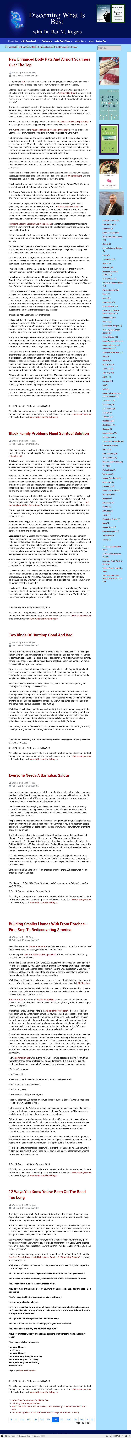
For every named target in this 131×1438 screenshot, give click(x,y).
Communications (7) (110, 531)
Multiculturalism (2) (110, 290)
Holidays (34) (107, 267)
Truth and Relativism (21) (112, 352)
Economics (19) (108, 400)
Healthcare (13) (108, 425)
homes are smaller (37, 946)
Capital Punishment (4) (111, 478)
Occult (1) (106, 298)
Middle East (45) (109, 437)
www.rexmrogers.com (81, 414)
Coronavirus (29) (109, 527)
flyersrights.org (75, 176)
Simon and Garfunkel (26, 1371)
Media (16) (106, 449)
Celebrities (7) (108, 482)
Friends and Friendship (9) (113, 441)
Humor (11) (107, 499)
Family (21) (107, 413)
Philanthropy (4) (109, 470)
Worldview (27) (108, 494)
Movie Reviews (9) (109, 458)
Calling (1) (106, 539)
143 (35, 1419)
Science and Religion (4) (112, 326)
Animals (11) (107, 381)
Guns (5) (105, 523)
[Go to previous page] (16, 1419)
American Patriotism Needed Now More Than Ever (112, 578)
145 (48, 1419)
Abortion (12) (107, 369)
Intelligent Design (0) (110, 220)
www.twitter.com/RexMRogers (44, 417)
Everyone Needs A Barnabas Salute (39, 775)
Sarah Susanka (16, 999)
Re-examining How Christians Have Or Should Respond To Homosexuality (45, 1412)
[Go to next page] (87, 1419)
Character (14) (108, 486)
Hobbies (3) (107, 429)
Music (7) (106, 294)
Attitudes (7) (107, 511)
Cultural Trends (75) (110, 233)
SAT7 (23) (106, 466)
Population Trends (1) (111, 519)
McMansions (84, 983)
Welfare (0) (106, 360)
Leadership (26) (108, 259)
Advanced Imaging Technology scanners (50, 130)
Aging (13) (106, 377)
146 (55, 1419)
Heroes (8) (106, 244)
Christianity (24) (109, 224)
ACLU (15, 130)
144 (42, 1419)
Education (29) (108, 404)
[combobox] (109, 48)
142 (28, 1419)
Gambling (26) (108, 421)
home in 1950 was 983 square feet (40, 954)
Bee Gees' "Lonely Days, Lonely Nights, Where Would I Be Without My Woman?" (44, 1257)
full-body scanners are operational (73, 121)
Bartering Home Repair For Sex (26, 1403)
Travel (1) (106, 515)
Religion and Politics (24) (112, 462)
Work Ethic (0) (108, 365)
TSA (23, 82)
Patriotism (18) (108, 302)
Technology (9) (108, 535)
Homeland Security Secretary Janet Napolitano (30, 224)
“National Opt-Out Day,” (67, 206)
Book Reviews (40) (109, 454)
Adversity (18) (108, 373)
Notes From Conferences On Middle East (30, 1400)
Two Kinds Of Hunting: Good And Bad (40, 635)
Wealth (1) (106, 263)
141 (22, 1419)
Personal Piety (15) (110, 306)
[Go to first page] (11, 1419)
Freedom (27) (107, 417)
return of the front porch (57, 1011)
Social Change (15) (110, 337)
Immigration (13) (109, 279)
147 (62, 1419)
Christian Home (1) (110, 445)
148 (68, 1419)
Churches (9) (107, 229)
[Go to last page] (92, 1419)
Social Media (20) (109, 433)
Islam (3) (106, 255)
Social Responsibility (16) (112, 341)
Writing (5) (106, 507)
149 (75, 1419)
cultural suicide (16, 456)
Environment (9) (108, 409)
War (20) (105, 356)
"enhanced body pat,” (67, 93)
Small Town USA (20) (110, 490)
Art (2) (105, 385)
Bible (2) (105, 389)
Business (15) (107, 503)
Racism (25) (107, 322)
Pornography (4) (109, 318)
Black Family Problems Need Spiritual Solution (49, 433)
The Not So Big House (46, 999)
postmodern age (22, 1058)
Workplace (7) (108, 474)
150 (82, 1419)
